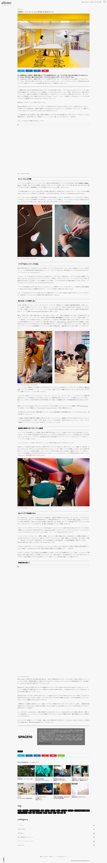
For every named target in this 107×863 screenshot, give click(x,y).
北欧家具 (45, 812)
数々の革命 (59, 317)
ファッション (64, 810)
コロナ (42, 810)
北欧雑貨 (50, 812)
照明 (62, 812)
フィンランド (70, 810)
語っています (76, 519)
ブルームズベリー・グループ (64, 322)
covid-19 (19, 810)
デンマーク (53, 810)
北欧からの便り (21, 829)
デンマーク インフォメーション (25, 841)
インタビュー (21, 825)
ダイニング (47, 810)
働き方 (30, 812)
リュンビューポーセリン (22, 812)
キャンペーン (48, 530)
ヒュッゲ (58, 810)
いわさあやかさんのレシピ (34, 810)
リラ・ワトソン (84, 406)
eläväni (79, 860)
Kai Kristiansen (25, 810)
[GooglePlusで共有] (45, 755)
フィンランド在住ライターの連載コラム (82, 810)
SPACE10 (20, 751)
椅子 (58, 812)
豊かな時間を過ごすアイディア (25, 837)
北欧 (34, 812)
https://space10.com (45, 743)
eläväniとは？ (21, 845)
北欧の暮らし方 (39, 812)
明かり (54, 812)
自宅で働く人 (21, 833)
